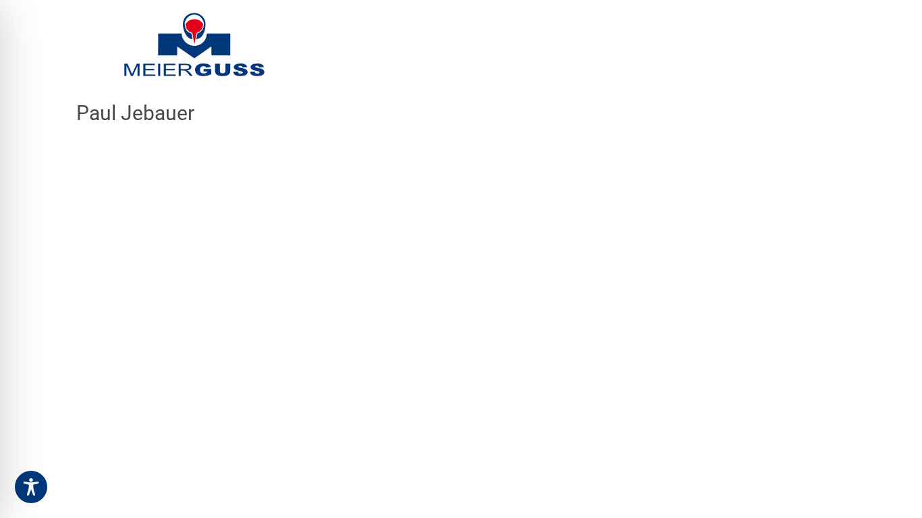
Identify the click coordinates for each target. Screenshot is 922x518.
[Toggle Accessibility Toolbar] (31, 487)
